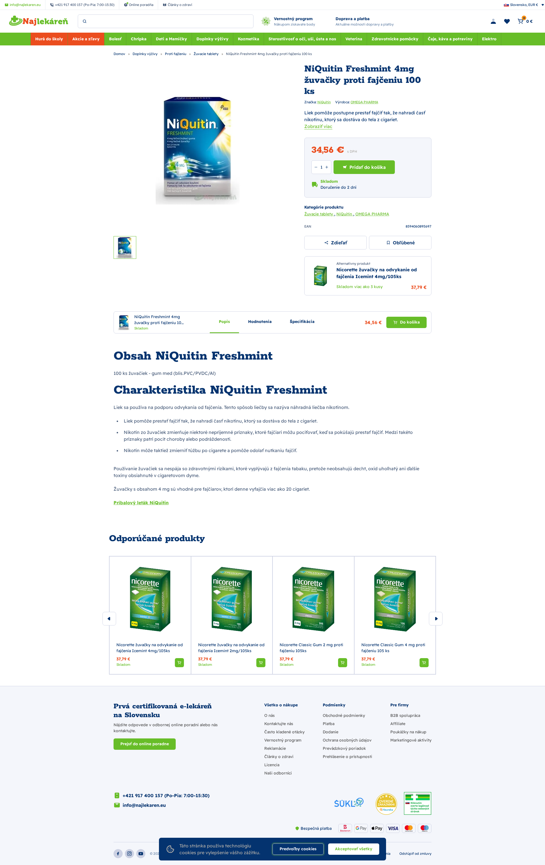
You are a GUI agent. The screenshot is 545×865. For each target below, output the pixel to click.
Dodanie (330, 731)
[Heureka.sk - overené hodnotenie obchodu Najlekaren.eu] (386, 804)
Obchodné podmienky (344, 715)
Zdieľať (339, 242)
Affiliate (397, 723)
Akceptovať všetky (353, 848)
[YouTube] (140, 853)
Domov (120, 54)
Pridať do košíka (367, 167)
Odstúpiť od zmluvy (415, 853)
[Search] (84, 21)
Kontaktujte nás (278, 723)
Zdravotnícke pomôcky (395, 38)
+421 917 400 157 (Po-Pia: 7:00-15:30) (166, 795)
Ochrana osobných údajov (347, 740)
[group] (150, 615)
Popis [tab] (224, 321)
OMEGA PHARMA (364, 102)
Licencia (271, 764)
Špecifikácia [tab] (302, 321)
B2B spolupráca (405, 715)
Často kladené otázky (284, 731)
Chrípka (138, 38)
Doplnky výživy (212, 38)
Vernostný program (282, 740)
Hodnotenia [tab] (260, 321)
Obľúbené (404, 242)
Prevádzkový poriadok (344, 748)
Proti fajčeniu (176, 54)
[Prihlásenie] (493, 21)
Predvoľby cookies (298, 848)
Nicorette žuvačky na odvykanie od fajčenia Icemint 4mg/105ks (149, 647)
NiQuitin (324, 102)
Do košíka (410, 322)
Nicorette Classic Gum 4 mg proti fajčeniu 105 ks (393, 647)
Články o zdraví (278, 756)
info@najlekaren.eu (144, 805)
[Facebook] (118, 853)
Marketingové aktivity (410, 740)
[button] (179, 662)
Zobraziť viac (318, 126)
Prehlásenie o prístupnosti (347, 756)
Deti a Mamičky (171, 38)
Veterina (353, 38)
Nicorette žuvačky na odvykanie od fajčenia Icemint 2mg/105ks (231, 647)
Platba (328, 723)
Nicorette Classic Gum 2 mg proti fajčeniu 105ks (311, 647)
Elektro (489, 38)
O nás (269, 715)
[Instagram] (129, 853)
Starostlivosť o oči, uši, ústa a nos (302, 38)
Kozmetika (248, 38)
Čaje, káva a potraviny (450, 38)
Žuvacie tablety (206, 54)
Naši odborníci (278, 773)
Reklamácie (275, 748)
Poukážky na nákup (408, 731)
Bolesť (115, 38)
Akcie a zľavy (86, 38)
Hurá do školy (49, 38)
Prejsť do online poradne (144, 743)
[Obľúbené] (507, 21)
